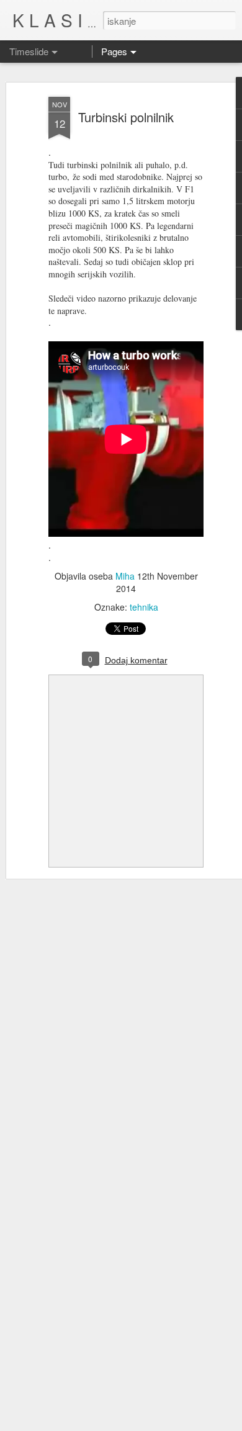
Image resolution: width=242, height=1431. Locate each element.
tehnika (144, 607)
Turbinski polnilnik (126, 117)
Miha (125, 576)
